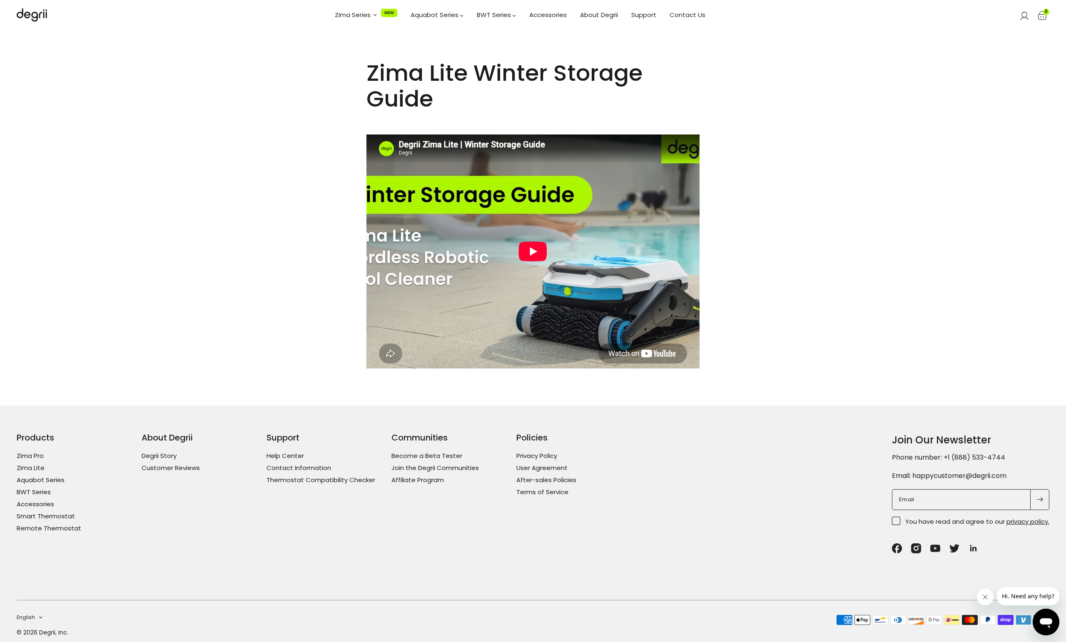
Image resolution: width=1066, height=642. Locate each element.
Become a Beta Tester (426, 455)
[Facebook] (897, 548)
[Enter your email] (1039, 500)
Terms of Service (542, 492)
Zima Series (353, 15)
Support (643, 15)
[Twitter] (954, 548)
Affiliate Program (417, 479)
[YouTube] (935, 548)
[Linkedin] (974, 548)
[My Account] (1024, 15)
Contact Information (298, 467)
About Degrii (599, 15)
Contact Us (687, 15)
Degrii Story (159, 455)
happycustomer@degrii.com (959, 475)
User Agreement (542, 467)
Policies (532, 438)
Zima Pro (30, 455)
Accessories (548, 15)
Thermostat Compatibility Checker (320, 479)
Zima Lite (31, 467)
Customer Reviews (171, 467)
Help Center (285, 455)
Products (35, 438)
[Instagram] (916, 548)
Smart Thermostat (46, 516)
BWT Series (495, 15)
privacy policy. (1027, 521)
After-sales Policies (546, 479)
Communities (419, 438)
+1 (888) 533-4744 (974, 457)
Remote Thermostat (49, 528)
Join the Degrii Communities (435, 467)
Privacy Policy (536, 455)
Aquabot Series (435, 15)
